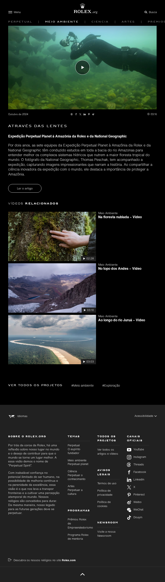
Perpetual (74, 449)
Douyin (137, 517)
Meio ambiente (78, 462)
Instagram (139, 457)
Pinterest (139, 495)
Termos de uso (106, 483)
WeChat (138, 510)
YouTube (138, 449)
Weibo (137, 502)
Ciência (77, 475)
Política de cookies (104, 504)
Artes (75, 490)
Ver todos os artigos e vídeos (107, 452)
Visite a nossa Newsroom (106, 534)
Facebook (139, 472)
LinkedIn (138, 479)
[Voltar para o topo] (82, 574)
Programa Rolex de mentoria (78, 537)
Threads (138, 464)
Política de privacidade (104, 493)
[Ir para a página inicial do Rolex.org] (82, 8)
